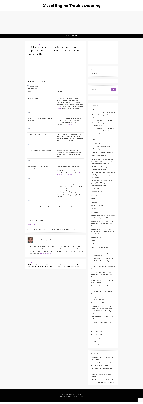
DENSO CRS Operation (97, 192)
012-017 (70, 124)
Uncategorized (95, 341)
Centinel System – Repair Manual (100, 155)
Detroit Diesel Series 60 (97, 205)
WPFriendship (70, 396)
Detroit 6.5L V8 (95, 198)
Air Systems (94, 109)
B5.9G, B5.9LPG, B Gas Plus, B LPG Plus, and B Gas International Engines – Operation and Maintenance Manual (103, 123)
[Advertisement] (71, 22)
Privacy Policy (71, 403)
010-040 (61, 174)
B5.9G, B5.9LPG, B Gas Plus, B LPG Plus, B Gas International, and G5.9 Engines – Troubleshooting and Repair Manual (102, 131)
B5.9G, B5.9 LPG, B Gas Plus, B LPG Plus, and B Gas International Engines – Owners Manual (103, 115)
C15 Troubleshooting (97, 143)
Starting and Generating (97, 334)
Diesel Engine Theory (96, 212)
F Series (93, 240)
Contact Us (75, 35)
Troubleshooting (95, 338)
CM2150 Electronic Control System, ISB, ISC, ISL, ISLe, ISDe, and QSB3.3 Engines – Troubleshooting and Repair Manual (102, 161)
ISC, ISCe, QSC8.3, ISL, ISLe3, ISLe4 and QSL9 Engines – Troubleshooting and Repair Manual (103, 274)
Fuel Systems (94, 244)
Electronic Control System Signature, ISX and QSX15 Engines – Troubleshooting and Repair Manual (102, 231)
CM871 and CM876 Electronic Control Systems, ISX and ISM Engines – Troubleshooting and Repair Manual (101, 183)
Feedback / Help (31, 224)
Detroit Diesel (94, 202)
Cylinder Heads (95, 188)
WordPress (81, 396)
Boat (92, 136)
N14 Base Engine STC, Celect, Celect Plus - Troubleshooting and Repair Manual (54, 229)
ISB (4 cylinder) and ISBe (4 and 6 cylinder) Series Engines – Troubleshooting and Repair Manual (103, 261)
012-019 (59, 108)
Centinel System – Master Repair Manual (102, 152)
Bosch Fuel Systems (96, 140)
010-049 (69, 174)
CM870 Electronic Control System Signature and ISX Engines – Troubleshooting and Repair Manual (103, 175)
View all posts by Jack (46, 253)
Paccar (93, 328)
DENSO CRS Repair (96, 195)
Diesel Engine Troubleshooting (71, 5)
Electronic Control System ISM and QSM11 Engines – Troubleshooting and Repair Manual (102, 224)
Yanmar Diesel (95, 345)
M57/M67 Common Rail (97, 303)
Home (67, 35)
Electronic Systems (96, 237)
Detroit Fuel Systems (96, 209)
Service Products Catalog (98, 331)
